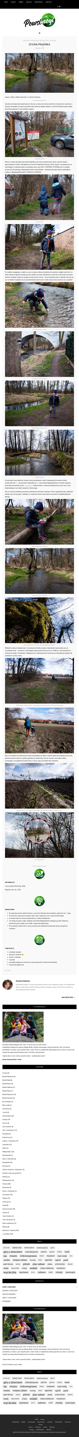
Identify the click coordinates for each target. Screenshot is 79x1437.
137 (17, 483)
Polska (13, 2)
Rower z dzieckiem (8, 1191)
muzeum (51, 1255)
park (65, 1259)
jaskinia (43, 1252)
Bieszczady (6, 1105)
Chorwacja (5, 1109)
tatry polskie (15, 1268)
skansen (70, 1264)
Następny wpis (67, 997)
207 (38, 483)
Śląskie (4, 1198)
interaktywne (31, 1251)
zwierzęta (70, 1272)
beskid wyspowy (42, 1248)
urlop (24, 1268)
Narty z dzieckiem (8, 1159)
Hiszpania (5, 1134)
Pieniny (4, 1177)
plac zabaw (39, 1264)
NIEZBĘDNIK (6, 1301)
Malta (4, 1148)
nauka (6, 1259)
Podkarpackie (6, 1180)
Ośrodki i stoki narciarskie (10, 1173)
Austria (4, 1073)
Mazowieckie (6, 1155)
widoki (33, 1268)
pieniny (18, 1264)
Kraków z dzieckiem (31, 40)
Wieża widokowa (7, 1223)
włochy (33, 1272)
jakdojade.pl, (28, 485)
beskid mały (6, 1247)
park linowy (8, 1264)
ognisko (48, 1260)
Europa (21, 2)
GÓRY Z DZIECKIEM (9, 1287)
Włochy (4, 1227)
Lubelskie (5, 1144)
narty (71, 1256)
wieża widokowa (47, 1268)
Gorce (4, 1123)
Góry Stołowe (6, 1127)
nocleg (32, 1260)
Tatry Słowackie (7, 1220)
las (5, 1255)
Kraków (59, 1252)
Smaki (4, 1205)
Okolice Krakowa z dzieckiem (11, 1169)
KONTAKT (49, 2)
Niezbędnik (6, 1162)
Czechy (4, 1112)
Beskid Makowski (7, 1076)
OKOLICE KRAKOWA (8, 1294)
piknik (26, 1264)
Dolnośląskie (6, 1116)
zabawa (42, 1272)
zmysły (59, 1272)
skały (5, 1268)
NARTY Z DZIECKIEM (9, 1298)
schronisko (60, 1264)
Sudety (4, 1212)
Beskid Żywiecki (7, 1098)
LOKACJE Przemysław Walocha (39, 1432)
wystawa (23, 1272)
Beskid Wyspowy (7, 1094)
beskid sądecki (29, 1248)
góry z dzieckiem (12, 1251)
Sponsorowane (7, 1209)
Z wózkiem (5, 1234)
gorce (52, 1248)
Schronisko (6, 1195)
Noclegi (29, 2)
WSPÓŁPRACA (39, 2)
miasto (13, 1255)
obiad (40, 1260)
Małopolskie (6, 1152)
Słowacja (5, 1202)
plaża (50, 1264)
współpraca (61, 1268)
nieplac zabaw (20, 1259)
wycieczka (9, 1272)
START (6, 2)
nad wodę (62, 1255)
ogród (57, 1260)
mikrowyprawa (28, 1255)
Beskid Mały (6, 1080)
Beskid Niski (6, 1084)
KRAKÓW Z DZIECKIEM (9, 1291)
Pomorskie (5, 1187)
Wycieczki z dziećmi (48, 40)
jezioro (51, 1252)
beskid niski (17, 1247)
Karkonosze (6, 1137)
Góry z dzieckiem (7, 1130)
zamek (51, 1272)
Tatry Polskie (6, 1216)
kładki (67, 1252)
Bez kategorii (6, 1102)
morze (42, 1256)
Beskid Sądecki (7, 1087)
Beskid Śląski (6, 1091)
